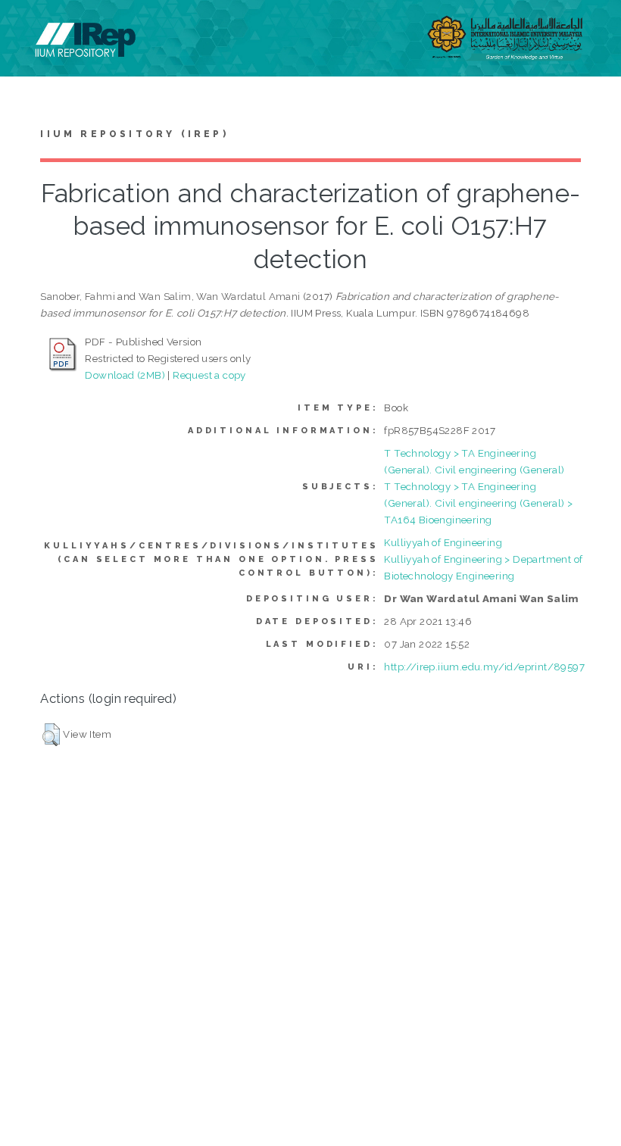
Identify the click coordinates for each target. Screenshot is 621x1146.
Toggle (27, 28)
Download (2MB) (125, 375)
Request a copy (209, 375)
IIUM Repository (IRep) (134, 134)
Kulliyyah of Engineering (443, 542)
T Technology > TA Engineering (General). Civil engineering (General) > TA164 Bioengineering (478, 503)
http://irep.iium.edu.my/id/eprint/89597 (484, 666)
